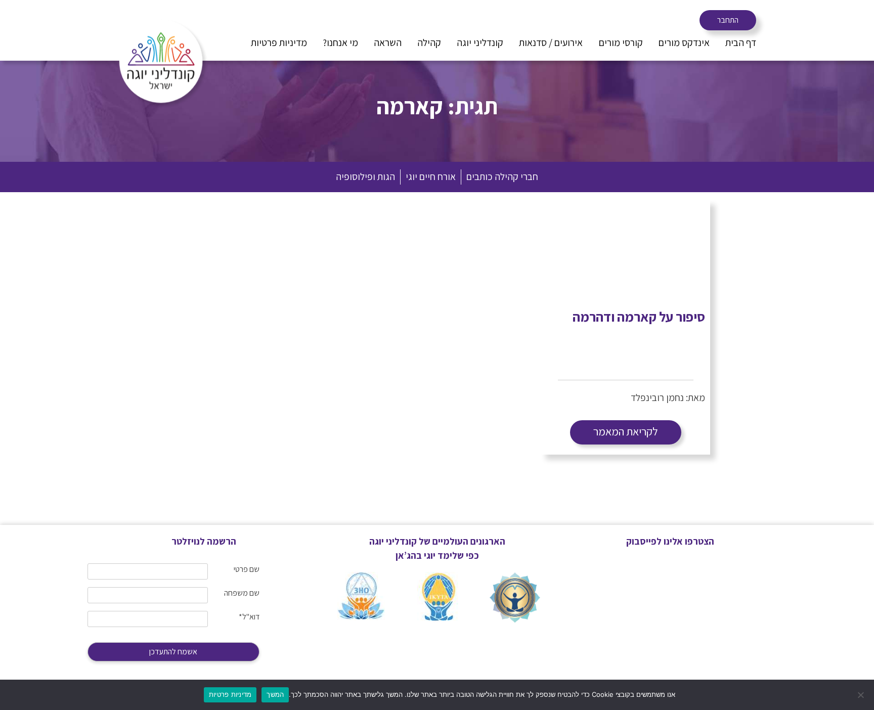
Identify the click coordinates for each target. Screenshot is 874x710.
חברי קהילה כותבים (502, 176)
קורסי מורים (621, 42)
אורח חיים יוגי (431, 176)
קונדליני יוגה (480, 42)
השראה (388, 42)
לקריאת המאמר (625, 431)
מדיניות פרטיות (279, 42)
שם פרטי (246, 569)
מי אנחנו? (340, 42)
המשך (275, 694)
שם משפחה (241, 593)
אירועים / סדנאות (551, 42)
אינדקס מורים (684, 42)
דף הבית (740, 42)
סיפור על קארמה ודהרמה (639, 316)
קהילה (429, 42)
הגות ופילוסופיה (365, 176)
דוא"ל (249, 616)
